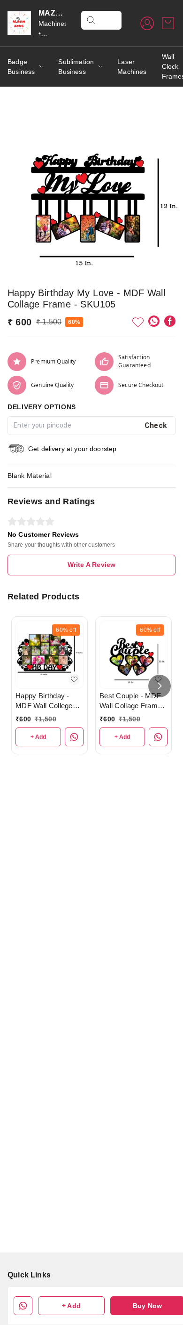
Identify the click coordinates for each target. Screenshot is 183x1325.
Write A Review (91, 564)
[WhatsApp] (154, 321)
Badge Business (21, 66)
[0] (167, 23)
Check (156, 425)
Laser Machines (131, 66)
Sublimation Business (76, 66)
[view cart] (167, 23)
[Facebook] (169, 321)
